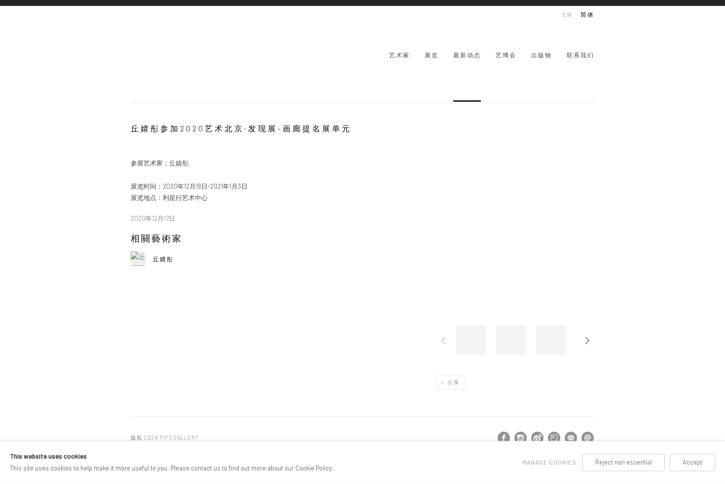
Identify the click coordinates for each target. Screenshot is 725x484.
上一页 (443, 340)
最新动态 (467, 54)
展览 (431, 54)
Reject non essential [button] (623, 462)
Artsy (554, 438)
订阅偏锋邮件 (571, 438)
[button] (471, 340)
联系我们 (580, 54)
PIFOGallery (170, 53)
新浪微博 (537, 438)
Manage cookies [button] (549, 462)
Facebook (504, 438)
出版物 (541, 54)
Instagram (520, 438)
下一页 (587, 340)
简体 (587, 14)
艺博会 (506, 54)
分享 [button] (453, 382)
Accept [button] (692, 462)
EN (567, 14)
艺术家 (399, 54)
